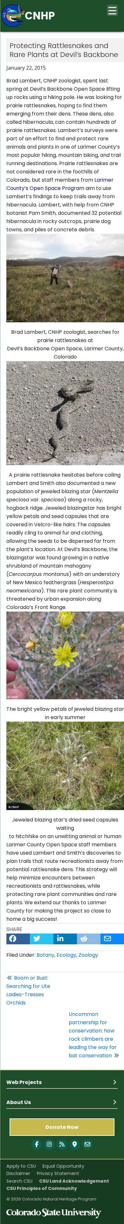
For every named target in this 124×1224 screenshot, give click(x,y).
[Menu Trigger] (112, 10)
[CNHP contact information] (87, 1144)
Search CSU (19, 1181)
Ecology (66, 955)
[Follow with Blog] (62, 1144)
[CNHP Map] (74, 1144)
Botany (45, 955)
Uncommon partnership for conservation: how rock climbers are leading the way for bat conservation (93, 1035)
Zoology (88, 955)
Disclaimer (18, 1173)
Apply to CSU (21, 1166)
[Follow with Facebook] (36, 1144)
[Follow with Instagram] (49, 1144)
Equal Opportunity (63, 1166)
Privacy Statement (58, 1173)
